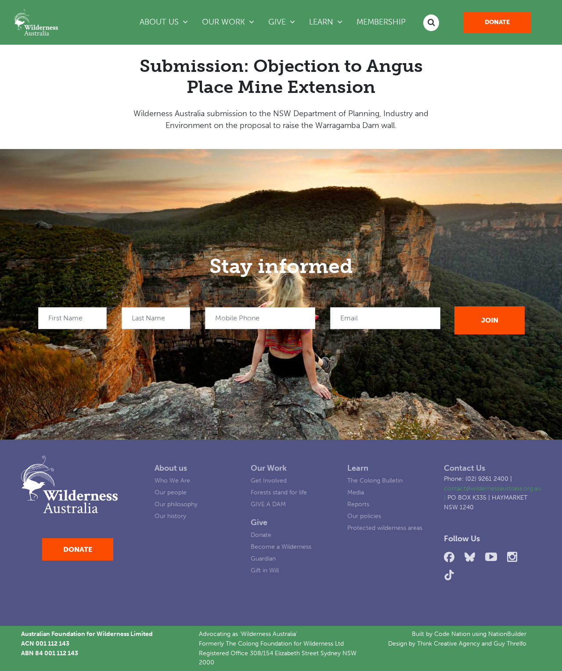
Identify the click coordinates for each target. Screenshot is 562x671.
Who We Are (172, 480)
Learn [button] (329, 22)
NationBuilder (507, 634)
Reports (358, 504)
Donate (497, 22)
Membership (381, 22)
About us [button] (160, 22)
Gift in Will (265, 570)
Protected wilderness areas (384, 528)
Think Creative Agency (448, 643)
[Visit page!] (451, 557)
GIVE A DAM (268, 504)
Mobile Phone (237, 318)
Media (355, 492)
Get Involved (269, 480)
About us (171, 468)
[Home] (36, 22)
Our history (170, 516)
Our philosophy (176, 504)
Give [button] (278, 22)
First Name (65, 318)
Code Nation (452, 634)
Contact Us (464, 468)
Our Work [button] (224, 22)
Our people (171, 492)
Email (349, 318)
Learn (357, 468)
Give (259, 522)
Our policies (364, 516)
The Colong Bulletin (375, 480)
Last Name (148, 318)
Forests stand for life (279, 492)
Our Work (269, 468)
